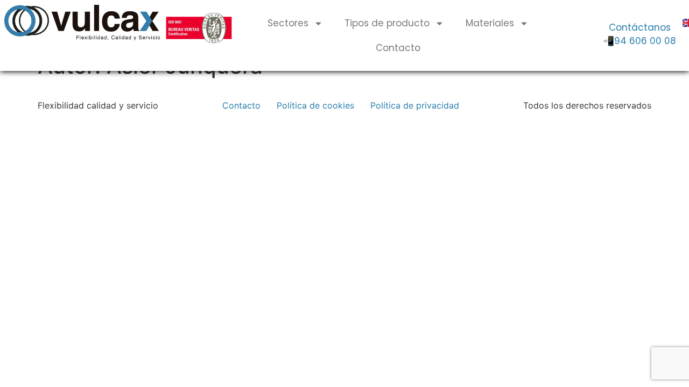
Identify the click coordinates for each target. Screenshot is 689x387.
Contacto (398, 47)
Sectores (288, 23)
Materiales (490, 23)
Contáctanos (640, 27)
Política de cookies (315, 105)
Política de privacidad (414, 105)
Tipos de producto (387, 23)
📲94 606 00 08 (639, 40)
